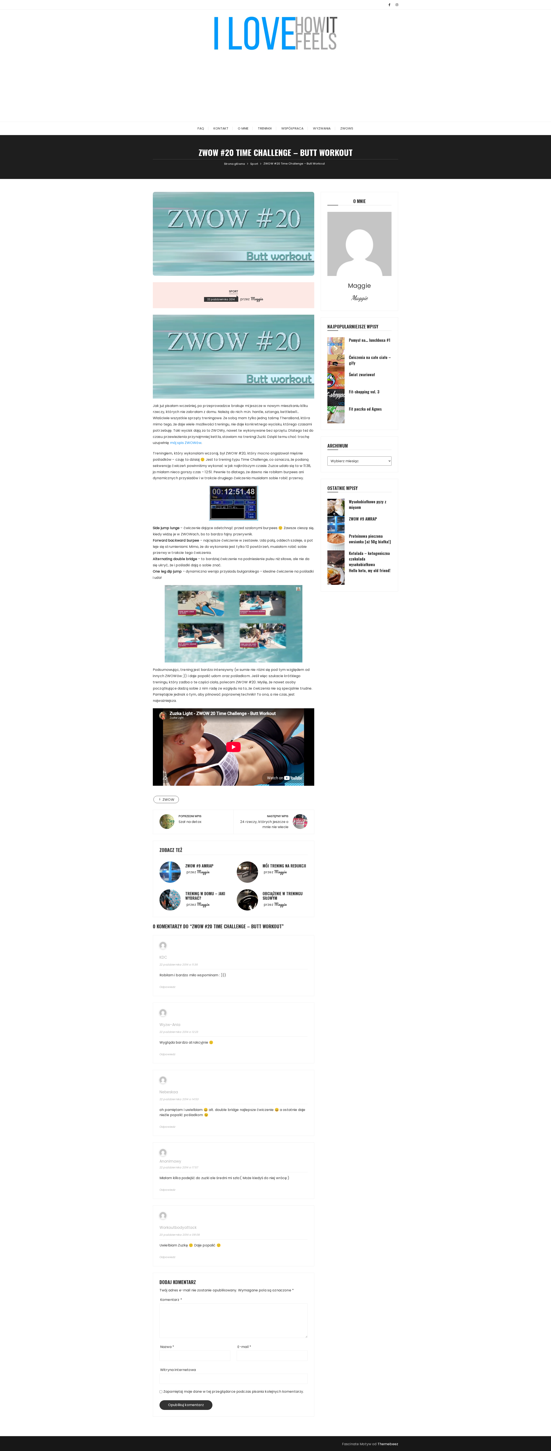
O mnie (243, 128)
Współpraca (292, 128)
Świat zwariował (362, 374)
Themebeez (388, 1444)
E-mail (244, 1346)
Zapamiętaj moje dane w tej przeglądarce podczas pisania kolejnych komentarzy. (233, 1391)
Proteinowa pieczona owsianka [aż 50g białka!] (370, 538)
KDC (163, 957)
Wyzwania (322, 128)
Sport (233, 291)
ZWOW (168, 799)
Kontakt (221, 128)
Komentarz (171, 1299)
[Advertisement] (275, 83)
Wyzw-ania (169, 1025)
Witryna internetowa (178, 1369)
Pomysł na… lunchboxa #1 (369, 340)
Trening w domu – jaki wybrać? (205, 896)
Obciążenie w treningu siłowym (283, 896)
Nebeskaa (168, 1092)
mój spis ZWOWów (185, 442)
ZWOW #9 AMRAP (199, 866)
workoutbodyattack (178, 1227)
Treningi (265, 128)
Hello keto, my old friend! (369, 570)
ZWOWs (346, 128)
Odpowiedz (167, 987)
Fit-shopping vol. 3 (364, 391)
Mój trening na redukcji (284, 866)
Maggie (257, 298)
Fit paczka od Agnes (365, 409)
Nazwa (167, 1346)
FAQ (201, 128)
